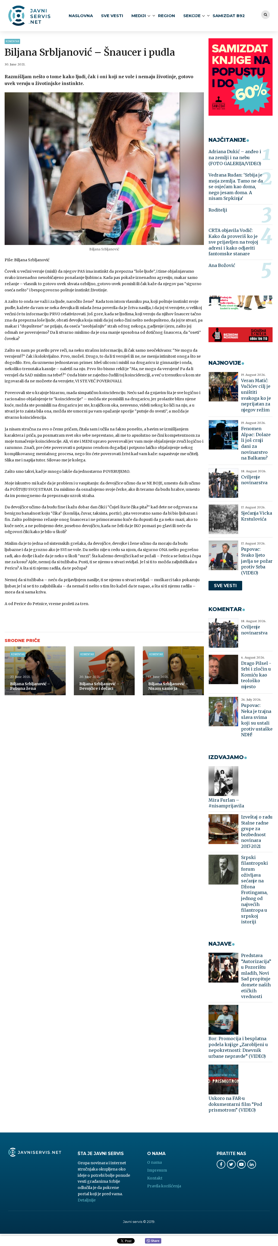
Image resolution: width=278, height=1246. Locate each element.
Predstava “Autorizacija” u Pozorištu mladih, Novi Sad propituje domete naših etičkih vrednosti (256, 976)
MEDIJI (138, 15)
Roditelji (217, 210)
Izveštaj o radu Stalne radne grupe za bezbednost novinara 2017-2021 (257, 831)
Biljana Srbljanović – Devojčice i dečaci (99, 686)
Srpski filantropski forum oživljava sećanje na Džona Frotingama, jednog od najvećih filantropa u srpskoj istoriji (254, 890)
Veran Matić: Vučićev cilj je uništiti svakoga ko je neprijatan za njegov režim (256, 395)
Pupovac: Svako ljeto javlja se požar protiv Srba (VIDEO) (257, 560)
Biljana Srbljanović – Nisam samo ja (168, 686)
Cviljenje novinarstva (254, 480)
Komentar (12, 41)
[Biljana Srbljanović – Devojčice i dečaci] (104, 671)
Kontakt (154, 1178)
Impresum (157, 1170)
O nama (154, 1162)
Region (166, 15)
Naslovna (81, 15)
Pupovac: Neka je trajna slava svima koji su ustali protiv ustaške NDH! (257, 720)
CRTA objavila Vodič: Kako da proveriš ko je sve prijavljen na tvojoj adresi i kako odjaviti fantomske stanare (233, 242)
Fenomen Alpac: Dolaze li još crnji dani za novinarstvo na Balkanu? (256, 443)
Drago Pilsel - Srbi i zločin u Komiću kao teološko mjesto (256, 674)
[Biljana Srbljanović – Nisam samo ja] (173, 671)
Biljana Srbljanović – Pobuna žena (30, 686)
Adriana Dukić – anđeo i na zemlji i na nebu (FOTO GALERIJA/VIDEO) (234, 157)
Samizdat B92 (229, 15)
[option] (104, 168)
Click (153, 1241)
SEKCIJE (192, 15)
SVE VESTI (112, 15)
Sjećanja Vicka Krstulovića (256, 516)
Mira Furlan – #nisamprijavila (226, 803)
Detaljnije (87, 1200)
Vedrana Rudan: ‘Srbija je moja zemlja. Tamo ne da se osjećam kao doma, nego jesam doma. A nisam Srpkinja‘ (235, 186)
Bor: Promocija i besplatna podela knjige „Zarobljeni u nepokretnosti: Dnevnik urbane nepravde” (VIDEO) (238, 1047)
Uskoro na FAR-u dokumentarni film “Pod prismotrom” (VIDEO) (235, 1104)
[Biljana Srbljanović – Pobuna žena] (35, 671)
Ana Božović (221, 265)
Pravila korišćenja (164, 1186)
